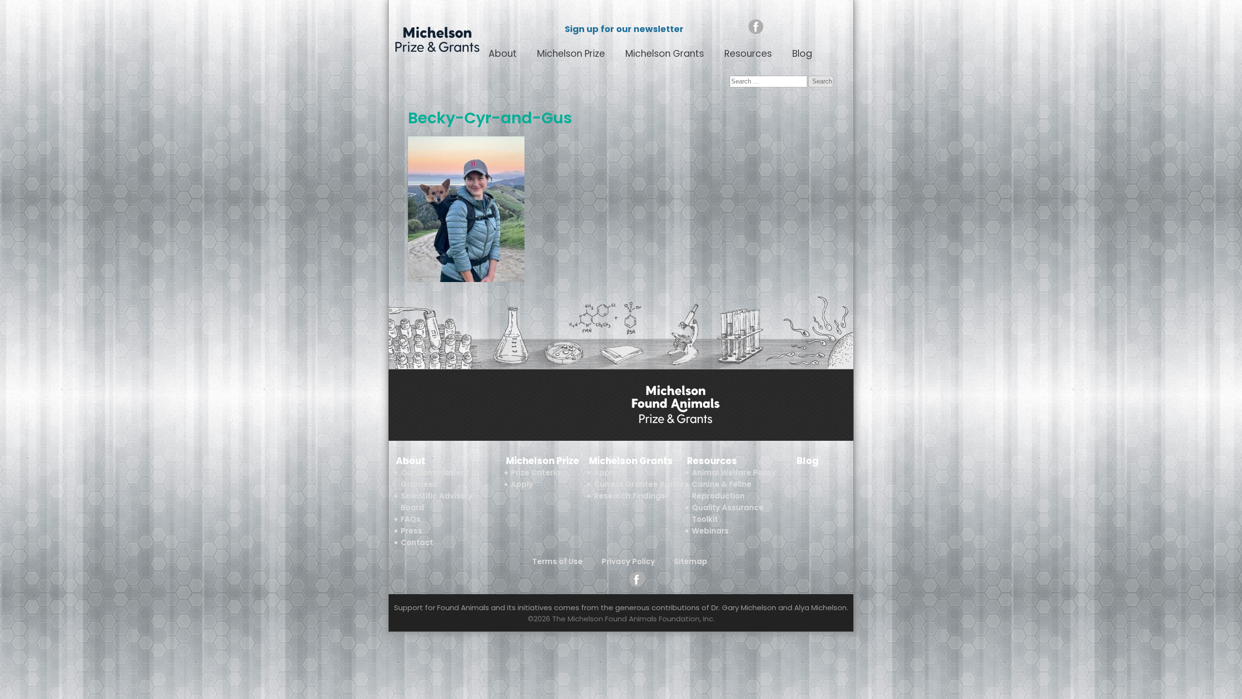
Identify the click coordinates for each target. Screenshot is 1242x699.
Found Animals (810, 26)
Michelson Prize (571, 54)
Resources (748, 54)
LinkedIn (775, 26)
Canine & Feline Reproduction (722, 490)
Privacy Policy (628, 561)
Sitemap (690, 561)
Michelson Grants (664, 54)
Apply (522, 484)
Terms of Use (557, 561)
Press (411, 531)
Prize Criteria (535, 472)
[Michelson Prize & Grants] (676, 405)
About (503, 54)
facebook (756, 26)
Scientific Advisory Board (437, 502)
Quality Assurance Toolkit (728, 513)
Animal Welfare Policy (734, 472)
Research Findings (629, 496)
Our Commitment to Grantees (440, 478)
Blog (802, 54)
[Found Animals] (566, 405)
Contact (417, 542)
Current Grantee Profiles (641, 484)
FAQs (411, 519)
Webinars (710, 531)
